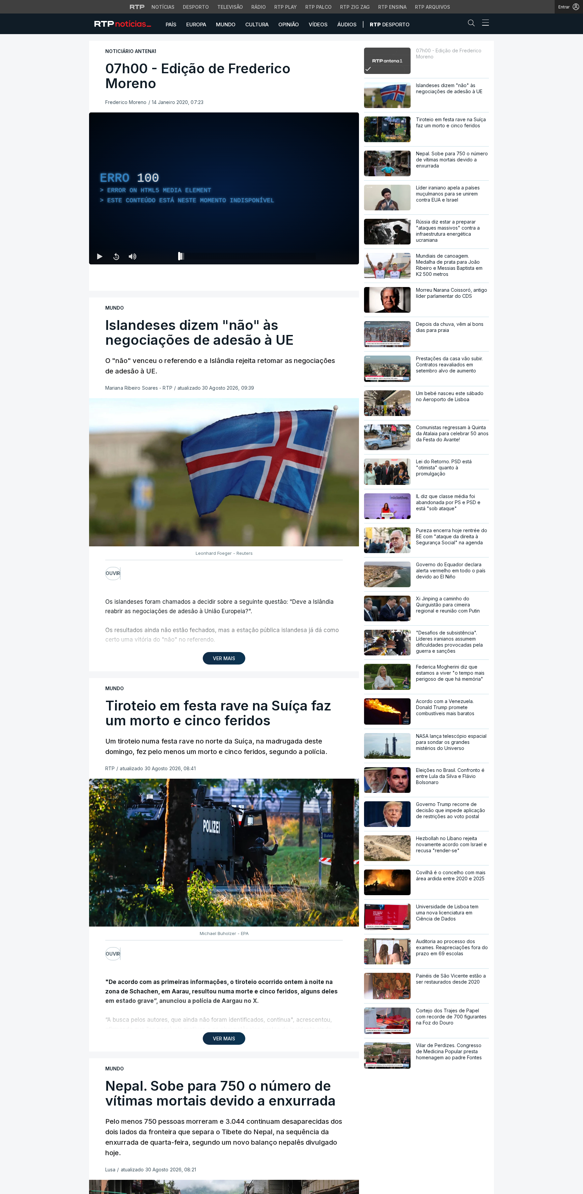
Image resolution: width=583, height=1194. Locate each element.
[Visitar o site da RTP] (137, 7)
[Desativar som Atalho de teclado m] (132, 256)
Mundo (225, 24)
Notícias (162, 7)
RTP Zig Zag (355, 7)
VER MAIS (224, 658)
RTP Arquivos (432, 7)
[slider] (248, 258)
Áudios (347, 24)
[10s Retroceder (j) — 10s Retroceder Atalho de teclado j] (116, 256)
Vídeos (318, 24)
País (171, 24)
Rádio (258, 7)
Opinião (288, 24)
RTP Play (285, 7)
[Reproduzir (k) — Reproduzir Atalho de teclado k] (100, 256)
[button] (473, 24)
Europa (196, 24)
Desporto (196, 7)
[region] (224, 188)
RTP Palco (318, 7)
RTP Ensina (392, 7)
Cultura (257, 24)
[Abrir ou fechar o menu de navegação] (483, 23)
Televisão (230, 7)
